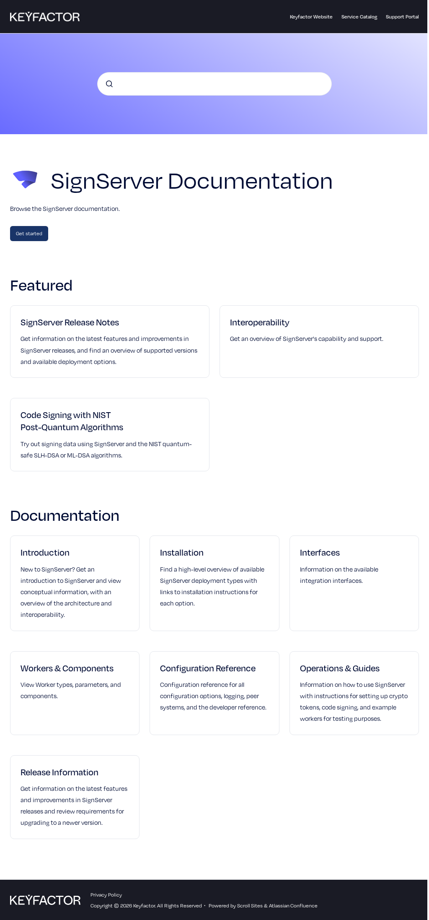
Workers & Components (67, 668)
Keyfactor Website (311, 16)
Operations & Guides (340, 668)
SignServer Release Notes (70, 322)
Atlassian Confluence (293, 905)
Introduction (45, 552)
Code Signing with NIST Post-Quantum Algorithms (72, 420)
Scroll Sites (250, 905)
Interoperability (259, 322)
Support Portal (402, 16)
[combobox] (214, 84)
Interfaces (320, 552)
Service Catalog (359, 16)
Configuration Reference (208, 668)
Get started (29, 233)
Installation (182, 552)
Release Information (59, 772)
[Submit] (109, 84)
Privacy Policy (106, 894)
